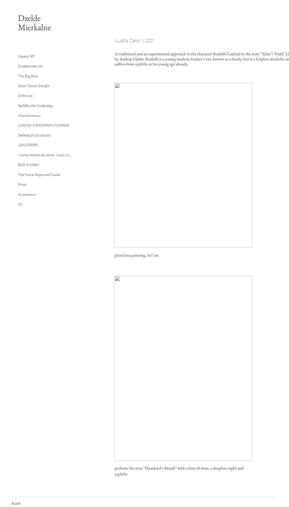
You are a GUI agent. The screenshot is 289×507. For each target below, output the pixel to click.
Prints (22, 184)
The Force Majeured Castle (39, 175)
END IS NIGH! (28, 165)
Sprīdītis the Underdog (35, 105)
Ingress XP (26, 56)
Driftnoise (25, 96)
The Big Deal (28, 76)
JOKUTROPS (28, 145)
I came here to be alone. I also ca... (40, 155)
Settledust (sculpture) (34, 135)
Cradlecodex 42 (30, 66)
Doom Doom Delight (33, 86)
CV (20, 204)
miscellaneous (29, 115)
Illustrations (27, 194)
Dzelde (29, 17)
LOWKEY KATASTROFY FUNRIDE (40, 125)
